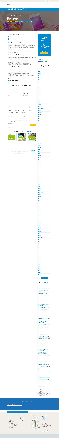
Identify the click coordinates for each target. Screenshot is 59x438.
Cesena (40, 75)
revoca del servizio (13, 121)
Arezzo (40, 98)
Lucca (39, 186)
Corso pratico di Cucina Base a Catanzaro (43, 336)
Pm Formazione (9, 8)
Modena (40, 200)
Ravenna (40, 71)
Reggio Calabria (41, 237)
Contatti (10, 419)
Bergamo (40, 114)
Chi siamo (32, 3)
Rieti (39, 241)
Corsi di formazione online (35, 426)
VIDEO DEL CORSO (11, 82)
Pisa (39, 225)
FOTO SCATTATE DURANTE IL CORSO (14, 80)
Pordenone (40, 229)
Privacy (9, 423)
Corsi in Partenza (30, 6)
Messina (40, 196)
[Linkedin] (43, 431)
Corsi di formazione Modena (35, 425)
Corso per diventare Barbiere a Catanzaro (43, 295)
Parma (39, 85)
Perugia (40, 219)
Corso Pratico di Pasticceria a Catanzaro (43, 364)
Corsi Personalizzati (22, 418)
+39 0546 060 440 (44, 51)
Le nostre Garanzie (29, 21)
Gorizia (40, 165)
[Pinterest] (46, 431)
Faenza (40, 73)
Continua (44, 395)
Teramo (40, 262)
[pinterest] (48, 1)
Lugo (39, 83)
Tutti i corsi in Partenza (34, 428)
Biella (39, 116)
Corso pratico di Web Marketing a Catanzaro (44, 377)
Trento (40, 272)
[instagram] (49, 1)
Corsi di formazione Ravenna (35, 417)
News (9, 417)
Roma (39, 243)
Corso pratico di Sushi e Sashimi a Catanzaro (44, 340)
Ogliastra (40, 268)
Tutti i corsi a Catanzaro (41, 381)
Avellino (40, 104)
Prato (39, 233)
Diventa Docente (42, 3)
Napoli (39, 204)
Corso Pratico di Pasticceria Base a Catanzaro (44, 366)
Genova (40, 167)
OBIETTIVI (10, 36)
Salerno (40, 247)
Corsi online (25, 6)
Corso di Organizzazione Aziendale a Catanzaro (44, 355)
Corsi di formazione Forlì (35, 419)
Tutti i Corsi (20, 6)
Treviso (40, 274)
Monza (40, 202)
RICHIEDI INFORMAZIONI (44, 53)
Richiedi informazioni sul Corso (12, 21)
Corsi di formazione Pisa (35, 423)
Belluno (40, 110)
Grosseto (40, 163)
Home (9, 416)
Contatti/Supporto (36, 3)
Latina (39, 178)
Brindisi (40, 122)
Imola (39, 79)
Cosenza (40, 143)
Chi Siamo (10, 418)
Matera (40, 194)
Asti (39, 102)
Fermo (39, 153)
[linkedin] (47, 1)
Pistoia (40, 227)
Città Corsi (21, 419)
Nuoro (39, 206)
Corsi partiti (21, 420)
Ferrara (40, 155)
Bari (39, 106)
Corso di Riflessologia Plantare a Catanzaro (43, 288)
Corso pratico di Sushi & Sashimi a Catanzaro (44, 338)
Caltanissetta (40, 126)
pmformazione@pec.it (44, 426)
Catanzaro (40, 137)
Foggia (40, 159)
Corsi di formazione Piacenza (35, 421)
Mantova (40, 190)
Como (39, 141)
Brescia (40, 120)
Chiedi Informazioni (48, 6)
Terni (39, 264)
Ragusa (40, 235)
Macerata (40, 188)
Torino (39, 266)
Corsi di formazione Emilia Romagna (36, 427)
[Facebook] (42, 431)
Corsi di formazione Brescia (35, 422)
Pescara (40, 223)
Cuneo (39, 149)
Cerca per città (37, 6)
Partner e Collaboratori (11, 421)
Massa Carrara (41, 192)
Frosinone (40, 161)
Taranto (40, 260)
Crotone (40, 147)
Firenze (40, 157)
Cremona (40, 145)
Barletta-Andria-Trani (41, 108)
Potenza (40, 231)
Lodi (39, 184)
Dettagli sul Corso (22, 21)
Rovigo (40, 245)
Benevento (40, 112)
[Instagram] (47, 431)
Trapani (40, 270)
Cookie (9, 422)
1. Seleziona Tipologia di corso (11, 404)
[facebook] (45, 1)
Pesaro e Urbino (41, 221)
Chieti (39, 139)
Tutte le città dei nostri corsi (35, 429)
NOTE (10, 78)
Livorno (40, 182)
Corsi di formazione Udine (35, 424)
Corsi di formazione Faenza (35, 416)
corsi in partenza (14, 8)
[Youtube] (44, 431)
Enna (39, 151)
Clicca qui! (32, 150)
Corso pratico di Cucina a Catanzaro (43, 334)
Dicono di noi (42, 6)
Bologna (40, 81)
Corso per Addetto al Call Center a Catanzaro (44, 307)
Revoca (12, 423)
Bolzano (40, 118)
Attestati (21, 416)
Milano (40, 198)
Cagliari (40, 124)
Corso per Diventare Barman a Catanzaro (43, 379)
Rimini (39, 77)
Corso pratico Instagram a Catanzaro (43, 293)
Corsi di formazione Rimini (35, 418)
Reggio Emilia (40, 239)
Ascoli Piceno (40, 100)
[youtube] (51, 1)
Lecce (39, 180)
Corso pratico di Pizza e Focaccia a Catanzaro (44, 371)
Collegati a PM (10, 420)
